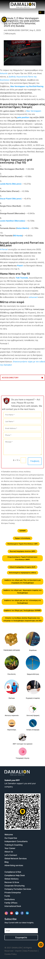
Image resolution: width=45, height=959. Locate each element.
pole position (23, 117)
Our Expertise (10, 838)
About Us (8, 852)
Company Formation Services (17, 889)
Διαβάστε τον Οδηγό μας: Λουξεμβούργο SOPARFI (22, 610)
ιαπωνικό (33, 297)
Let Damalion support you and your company (20, 783)
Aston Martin (22, 228)
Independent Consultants (16, 841)
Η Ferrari (4, 249)
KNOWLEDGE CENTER (18, 30)
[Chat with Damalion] (41, 945)
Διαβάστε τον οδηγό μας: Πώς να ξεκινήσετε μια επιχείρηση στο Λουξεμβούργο (22, 581)
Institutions (9, 899)
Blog (6, 862)
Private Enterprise (12, 892)
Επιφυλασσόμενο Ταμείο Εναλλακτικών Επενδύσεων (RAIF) (22, 558)
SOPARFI (22, 531)
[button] (4, 944)
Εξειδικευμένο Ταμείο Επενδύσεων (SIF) (23, 544)
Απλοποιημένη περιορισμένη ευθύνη (22, 572)
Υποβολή (34, 461)
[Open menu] (4, 19)
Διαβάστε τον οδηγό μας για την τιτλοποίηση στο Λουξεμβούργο (22, 601)
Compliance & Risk (12, 872)
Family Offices (10, 903)
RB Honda (17, 235)
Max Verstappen (33, 111)
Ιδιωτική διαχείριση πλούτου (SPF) (22, 551)
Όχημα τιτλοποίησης (22, 538)
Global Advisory (11, 879)
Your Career (9, 848)
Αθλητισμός (10, 33)
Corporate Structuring (14, 886)
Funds (7, 896)
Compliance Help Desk (14, 875)
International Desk (12, 906)
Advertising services (13, 865)
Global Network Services (15, 858)
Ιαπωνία (4, 73)
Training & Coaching (13, 845)
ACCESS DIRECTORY (10, 378)
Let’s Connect (10, 855)
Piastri (20, 265)
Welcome (8, 834)
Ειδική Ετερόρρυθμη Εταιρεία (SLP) (22, 567)
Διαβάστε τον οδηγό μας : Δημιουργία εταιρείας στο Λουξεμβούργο (22, 591)
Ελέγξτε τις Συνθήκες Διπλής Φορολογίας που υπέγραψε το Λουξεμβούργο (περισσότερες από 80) (22, 619)
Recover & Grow (11, 882)
